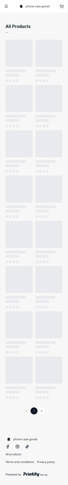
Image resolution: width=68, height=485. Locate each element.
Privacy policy (46, 462)
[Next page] (41, 410)
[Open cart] (61, 6)
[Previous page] (26, 410)
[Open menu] (6, 6)
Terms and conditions (20, 462)
